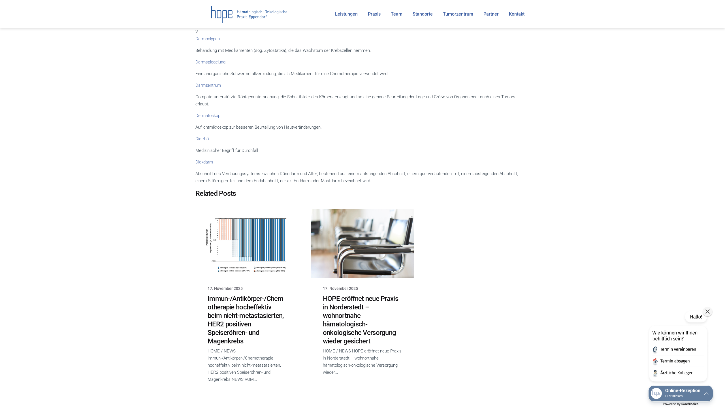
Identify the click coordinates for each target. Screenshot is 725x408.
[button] (677, 347)
